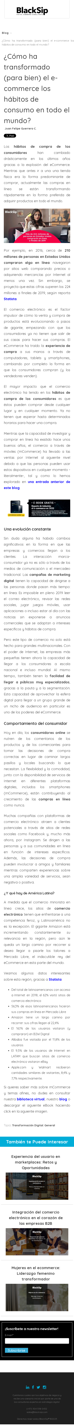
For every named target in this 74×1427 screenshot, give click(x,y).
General (49, 1125)
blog (63, 1099)
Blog (5, 33)
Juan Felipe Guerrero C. (20, 128)
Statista (55, 979)
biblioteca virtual (31, 1099)
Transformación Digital (27, 1125)
